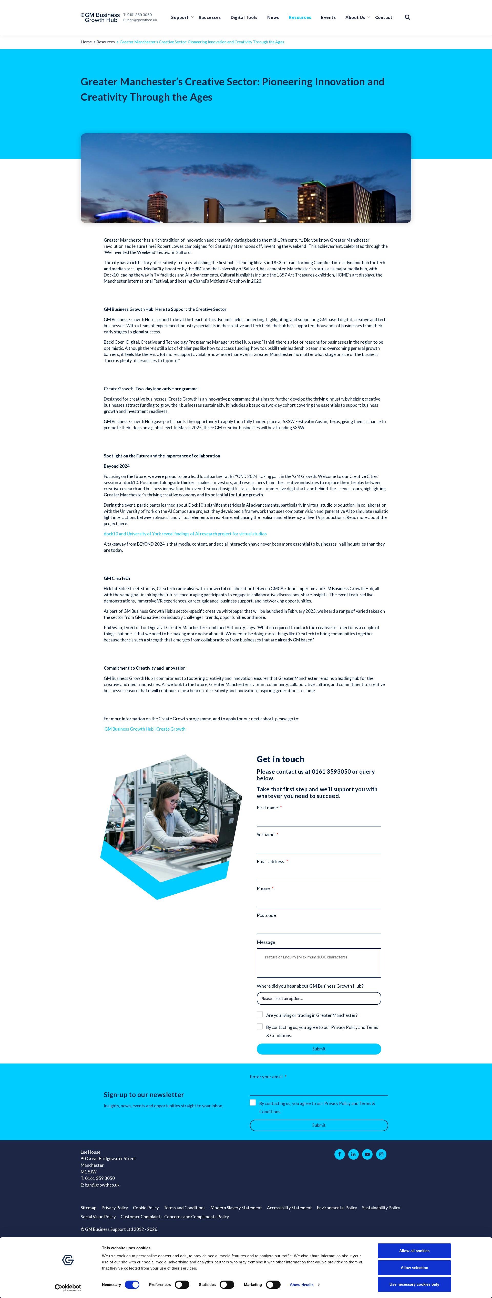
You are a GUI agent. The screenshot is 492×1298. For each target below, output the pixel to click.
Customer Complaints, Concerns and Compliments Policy (175, 1216)
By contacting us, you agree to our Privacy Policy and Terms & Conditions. (322, 1031)
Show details (301, 1285)
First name (267, 807)
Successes (210, 17)
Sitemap (88, 1207)
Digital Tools (244, 17)
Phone (263, 888)
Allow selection (414, 1267)
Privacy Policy (114, 1207)
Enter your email (266, 1076)
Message (266, 942)
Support (180, 17)
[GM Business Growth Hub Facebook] (339, 1154)
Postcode (266, 915)
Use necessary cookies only (414, 1284)
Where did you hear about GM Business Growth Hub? (310, 986)
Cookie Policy (146, 1207)
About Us (355, 17)
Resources (300, 17)
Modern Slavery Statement (236, 1207)
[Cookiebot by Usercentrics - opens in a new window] (68, 1288)
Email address (270, 861)
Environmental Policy (337, 1207)
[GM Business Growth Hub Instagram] (381, 1154)
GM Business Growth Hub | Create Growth (145, 729)
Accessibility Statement (289, 1207)
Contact (384, 17)
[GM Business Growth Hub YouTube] (367, 1154)
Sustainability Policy (381, 1207)
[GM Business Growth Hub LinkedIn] (353, 1154)
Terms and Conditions (185, 1207)
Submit (319, 1048)
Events (328, 17)
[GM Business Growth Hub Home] (102, 17)
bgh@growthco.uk (102, 1185)
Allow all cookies (414, 1251)
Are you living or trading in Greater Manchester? (311, 1015)
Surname (265, 834)
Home (86, 41)
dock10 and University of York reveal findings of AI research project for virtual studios (185, 533)
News (273, 17)
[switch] (182, 1285)
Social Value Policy (98, 1216)
